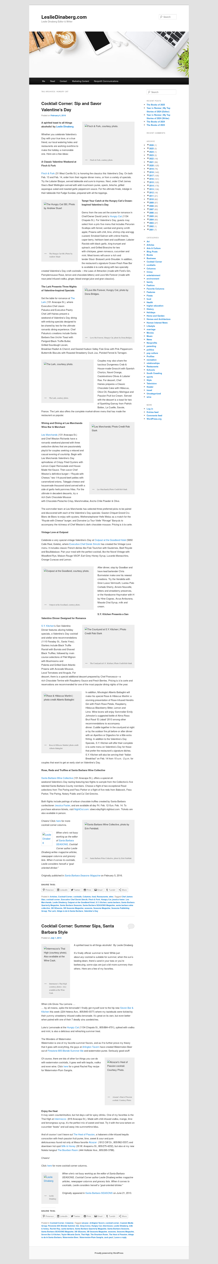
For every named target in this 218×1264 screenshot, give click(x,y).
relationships (153, 363)
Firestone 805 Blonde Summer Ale (65, 1050)
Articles (53, 896)
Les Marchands (49, 434)
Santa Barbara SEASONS (99, 1193)
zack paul (108, 1237)
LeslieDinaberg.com (64, 16)
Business (151, 258)
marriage (151, 329)
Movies (150, 332)
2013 (151, 189)
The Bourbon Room (68, 1150)
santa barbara (114, 902)
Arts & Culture (154, 248)
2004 (151, 219)
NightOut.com (81, 809)
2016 (151, 178)
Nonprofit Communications (106, 81)
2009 (151, 202)
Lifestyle (151, 325)
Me (43, 81)
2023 (151, 155)
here (58, 820)
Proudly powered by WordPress (109, 1253)
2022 (151, 158)
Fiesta (150, 295)
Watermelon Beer (71, 1237)
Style (149, 380)
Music (150, 336)
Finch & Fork (48, 173)
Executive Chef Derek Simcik (84, 544)
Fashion (151, 285)
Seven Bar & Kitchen (50, 1234)
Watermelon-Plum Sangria (91, 1237)
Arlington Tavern (90, 1046)
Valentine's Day (91, 911)
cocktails (77, 896)
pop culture (152, 352)
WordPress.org (154, 418)
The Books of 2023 (156, 124)
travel (149, 390)
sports (150, 376)
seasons (88, 908)
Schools (151, 369)
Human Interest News (157, 322)
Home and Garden (156, 315)
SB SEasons (56, 908)
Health (150, 302)
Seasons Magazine (101, 908)
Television (152, 383)
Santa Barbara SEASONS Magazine (99, 905)
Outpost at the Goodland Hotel (111, 540)
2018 (151, 172)
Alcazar (93, 1142)
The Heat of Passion (84, 1134)
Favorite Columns (155, 288)
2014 (151, 185)
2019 (151, 168)
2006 (151, 212)
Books (150, 254)
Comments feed (154, 415)
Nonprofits (152, 342)
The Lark (52, 911)
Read (52, 81)
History (150, 308)
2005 (151, 216)
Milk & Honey (68, 1146)
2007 (151, 209)
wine (111, 896)
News (149, 339)
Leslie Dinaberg (65, 126)
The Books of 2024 (156, 121)
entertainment (153, 275)
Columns (87, 896)
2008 (151, 205)
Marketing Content (80, 81)
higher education (155, 305)
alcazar (85, 1222)
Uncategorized (154, 393)
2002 (151, 226)
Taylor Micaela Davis (70, 1234)
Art (148, 241)
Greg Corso (85, 1225)
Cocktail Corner (65, 896)
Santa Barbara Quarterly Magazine (90, 1228)
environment (153, 278)
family (150, 281)
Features (151, 292)
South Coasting (154, 373)
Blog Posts (152, 251)
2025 (151, 148)
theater (150, 386)
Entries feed (152, 412)
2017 (151, 175)
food (94, 896)
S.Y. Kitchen (47, 625)
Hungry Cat (116, 216)
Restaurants (102, 896)
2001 (151, 229)
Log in (150, 408)
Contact (63, 81)
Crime (150, 271)
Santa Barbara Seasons (71, 905)
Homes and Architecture (158, 319)
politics (150, 349)
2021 (151, 162)
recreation (152, 359)
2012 (151, 192)
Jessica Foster (62, 805)
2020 (151, 165)
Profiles (150, 356)
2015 (151, 182)
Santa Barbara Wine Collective (57, 778)
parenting (151, 346)
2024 (151, 151)
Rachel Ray (55, 1228)
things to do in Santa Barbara (70, 911)
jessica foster (118, 899)
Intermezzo (60, 1118)
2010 (151, 199)
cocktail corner (53, 899)
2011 (151, 195)
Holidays (151, 312)
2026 (151, 145)
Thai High (85, 1234)
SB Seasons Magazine (73, 908)
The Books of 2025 (156, 104)
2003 (151, 222)
